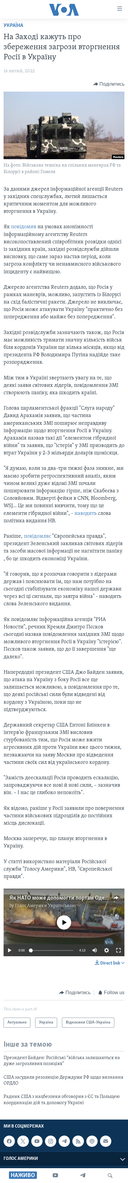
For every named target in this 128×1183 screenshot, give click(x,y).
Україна (13, 25)
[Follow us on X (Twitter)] (23, 1141)
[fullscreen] (118, 950)
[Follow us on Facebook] (9, 1141)
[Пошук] (110, 1175)
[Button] (109, 84)
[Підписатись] (105, 1141)
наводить (85, 513)
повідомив (23, 227)
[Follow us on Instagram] (50, 1141)
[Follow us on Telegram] (64, 1141)
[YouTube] (55, 1175)
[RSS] (78, 1141)
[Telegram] (83, 1175)
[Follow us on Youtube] (37, 1141)
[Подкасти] (92, 1141)
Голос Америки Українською (45, 905)
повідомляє (37, 536)
